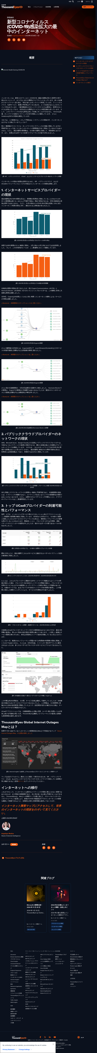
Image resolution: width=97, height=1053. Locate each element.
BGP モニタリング (30, 958)
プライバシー (55, 1040)
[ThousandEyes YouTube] (55, 1037)
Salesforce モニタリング (46, 988)
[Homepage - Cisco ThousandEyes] (14, 6)
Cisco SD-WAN (44, 968)
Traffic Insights (14, 1000)
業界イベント (58, 959)
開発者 (57, 957)
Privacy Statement (9, 1049)
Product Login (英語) (75, 966)
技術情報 (48, 7)
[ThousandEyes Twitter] (45, 1037)
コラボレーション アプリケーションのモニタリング (31, 963)
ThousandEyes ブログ (60, 954)
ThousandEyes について (76, 982)
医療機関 (13, 1016)
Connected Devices (16, 963)
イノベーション (14, 982)
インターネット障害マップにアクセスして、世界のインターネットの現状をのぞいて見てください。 (31, 809)
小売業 (12, 1022)
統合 (12, 984)
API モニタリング (29, 956)
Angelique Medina (18, 36)
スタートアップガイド (76, 963)
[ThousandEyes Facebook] (40, 1037)
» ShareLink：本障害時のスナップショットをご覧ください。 (21, 303)
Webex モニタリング (45, 993)
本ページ (21, 781)
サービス (72, 968)
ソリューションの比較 (16, 993)
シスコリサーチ (59, 963)
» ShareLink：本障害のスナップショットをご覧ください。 (21, 355)
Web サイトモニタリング (31, 1006)
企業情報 (56, 7)
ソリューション (38, 7)
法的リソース (31, 1040)
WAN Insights (14, 1002)
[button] (80, 1)
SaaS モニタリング (30, 1002)
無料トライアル (88, 7)
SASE (26, 1004)
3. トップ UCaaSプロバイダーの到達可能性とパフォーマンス (85, 73)
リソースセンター (59, 961)
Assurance (13, 954)
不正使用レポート (74, 954)
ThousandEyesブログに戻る (14, 858)
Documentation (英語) (75, 957)
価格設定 (13, 991)
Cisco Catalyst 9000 (45, 959)
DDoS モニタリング (30, 974)
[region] (28, 1047)
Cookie (66, 1040)
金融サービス (14, 1011)
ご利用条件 (47, 1040)
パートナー (73, 986)
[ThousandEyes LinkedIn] (50, 1037)
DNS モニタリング (30, 976)
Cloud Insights (14, 961)
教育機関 (13, 1009)
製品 (29, 7)
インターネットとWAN (16, 977)
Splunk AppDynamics (45, 991)
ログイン (88, 1)
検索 (70, 1)
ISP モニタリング (29, 990)
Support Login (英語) (75, 972)
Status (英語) (73, 970)
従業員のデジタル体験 (31, 1008)
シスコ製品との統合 (45, 966)
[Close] (53, 1044)
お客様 (72, 984)
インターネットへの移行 (83, 82)
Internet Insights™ (15, 979)
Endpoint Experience (16, 970)
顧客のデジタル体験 (30, 972)
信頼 (71, 975)
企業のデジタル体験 (30, 983)
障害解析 (14, 844)
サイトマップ (39, 1040)
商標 (60, 1040)
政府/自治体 (14, 1013)
